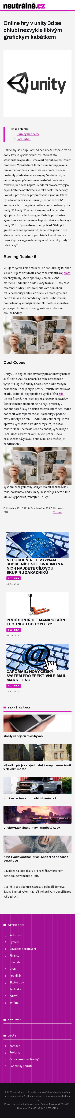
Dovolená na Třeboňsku (18, 871)
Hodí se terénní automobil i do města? (29, 798)
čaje (60, 394)
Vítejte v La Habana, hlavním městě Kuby (31, 827)
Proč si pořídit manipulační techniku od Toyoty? (36, 622)
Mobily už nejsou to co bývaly (23, 736)
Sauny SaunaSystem (16, 892)
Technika (57, 512)
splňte (66, 273)
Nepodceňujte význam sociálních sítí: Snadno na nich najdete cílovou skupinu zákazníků (34, 566)
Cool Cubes (24, 139)
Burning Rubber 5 (28, 134)
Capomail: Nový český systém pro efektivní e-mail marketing (36, 676)
